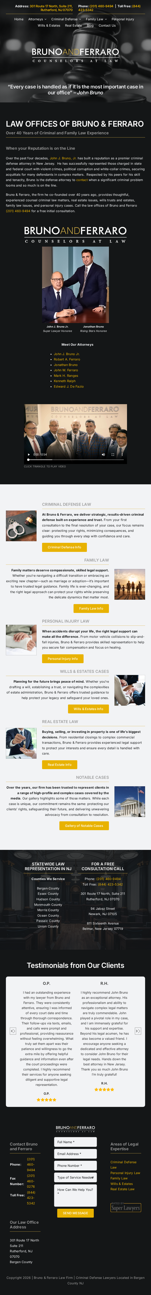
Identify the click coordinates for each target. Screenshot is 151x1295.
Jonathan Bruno (66, 365)
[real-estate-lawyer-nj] (21, 730)
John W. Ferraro (66, 370)
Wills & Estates (121, 1184)
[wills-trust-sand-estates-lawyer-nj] (129, 677)
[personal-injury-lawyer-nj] (21, 626)
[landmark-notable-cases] (129, 788)
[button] (13, 1031)
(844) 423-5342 (110, 884)
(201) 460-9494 (101, 6)
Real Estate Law (122, 1189)
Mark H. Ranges (66, 376)
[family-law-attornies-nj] (129, 571)
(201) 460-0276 (31, 1181)
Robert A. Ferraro (67, 359)
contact (82, 180)
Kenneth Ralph (65, 381)
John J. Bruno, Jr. (63, 158)
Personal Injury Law (125, 1173)
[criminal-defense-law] (21, 512)
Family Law (119, 1178)
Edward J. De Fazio (69, 386)
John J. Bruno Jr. (67, 354)
